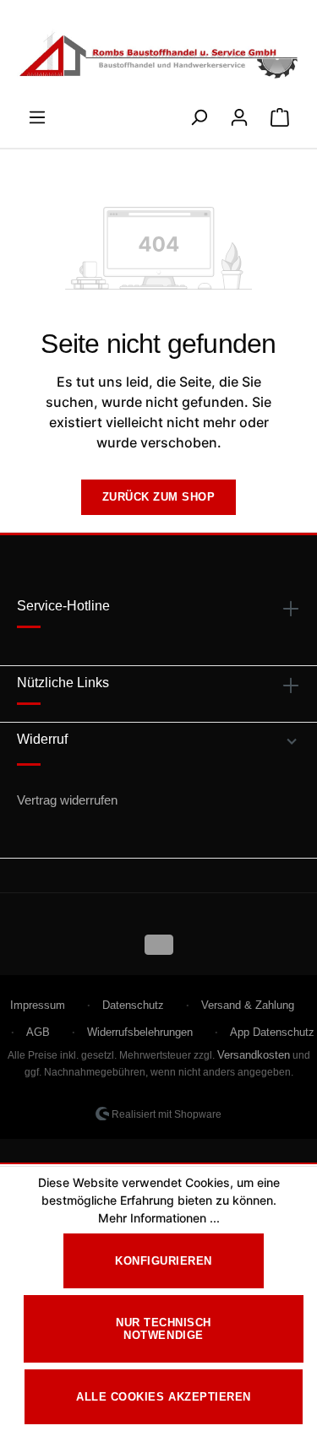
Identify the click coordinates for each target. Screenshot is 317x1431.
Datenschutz (133, 1005)
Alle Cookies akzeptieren (163, 1396)
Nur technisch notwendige (163, 1329)
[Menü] (37, 112)
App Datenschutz (272, 1032)
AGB (38, 1032)
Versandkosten (253, 1055)
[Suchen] (198, 112)
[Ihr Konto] (239, 112)
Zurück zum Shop (159, 497)
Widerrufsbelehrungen (140, 1032)
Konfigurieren (163, 1261)
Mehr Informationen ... (159, 1218)
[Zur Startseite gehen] (158, 55)
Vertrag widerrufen (67, 800)
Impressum (37, 1005)
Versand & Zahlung (247, 1005)
